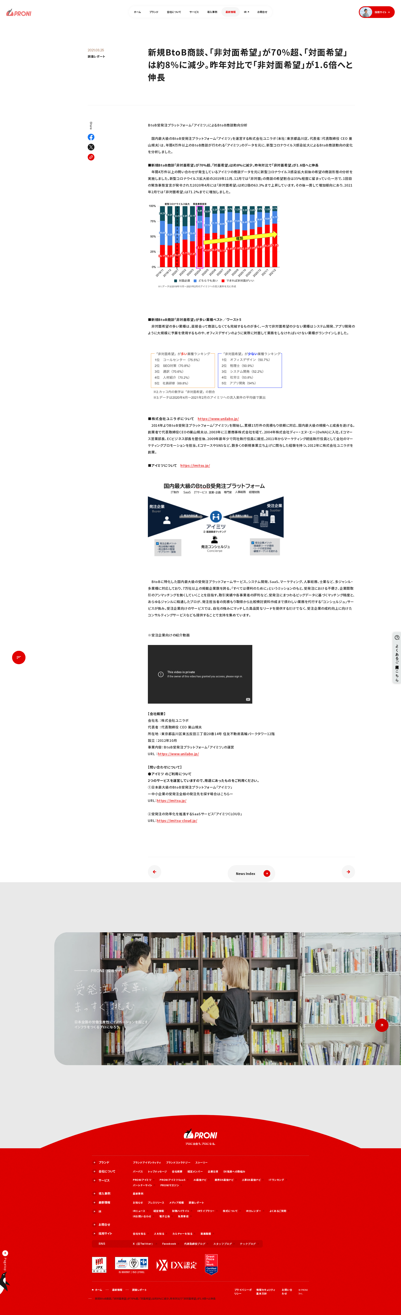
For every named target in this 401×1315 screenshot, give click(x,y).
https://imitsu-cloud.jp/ (177, 820)
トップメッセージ (157, 1171)
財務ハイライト (180, 1211)
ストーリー (201, 1162)
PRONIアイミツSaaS (172, 1179)
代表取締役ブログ (194, 1243)
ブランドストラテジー (178, 1162)
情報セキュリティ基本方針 (265, 1291)
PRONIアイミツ (142, 1179)
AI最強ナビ (200, 1179)
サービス (194, 12)
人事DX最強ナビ (251, 1179)
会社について (174, 12)
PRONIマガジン (169, 1185)
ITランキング (276, 1179)
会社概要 (177, 1171)
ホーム (137, 12)
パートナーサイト (142, 1185)
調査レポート (96, 56)
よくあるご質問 (277, 1211)
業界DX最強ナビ (224, 1179)
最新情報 (231, 12)
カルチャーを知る (182, 1233)
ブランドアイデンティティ (147, 1162)
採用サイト (105, 1233)
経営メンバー (195, 1171)
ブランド (154, 12)
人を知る (159, 1233)
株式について (230, 1211)
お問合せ (262, 12)
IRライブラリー (206, 1211)
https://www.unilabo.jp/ (218, 418)
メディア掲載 (176, 1202)
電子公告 (164, 1216)
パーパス (138, 1171)
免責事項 (183, 1216)
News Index (245, 873)
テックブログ (248, 1243)
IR (245, 12)
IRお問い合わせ (142, 1216)
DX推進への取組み (234, 1171)
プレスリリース (156, 1202)
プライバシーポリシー (243, 1291)
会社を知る (139, 1233)
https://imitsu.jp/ (195, 465)
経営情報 (159, 1211)
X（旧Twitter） (143, 1243)
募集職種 (205, 1233)
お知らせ (138, 1202)
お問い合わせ (287, 1291)
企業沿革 (213, 1171)
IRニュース (139, 1211)
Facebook (169, 1243)
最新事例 (138, 1193)
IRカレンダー (253, 1211)
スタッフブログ (222, 1243)
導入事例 (212, 12)
